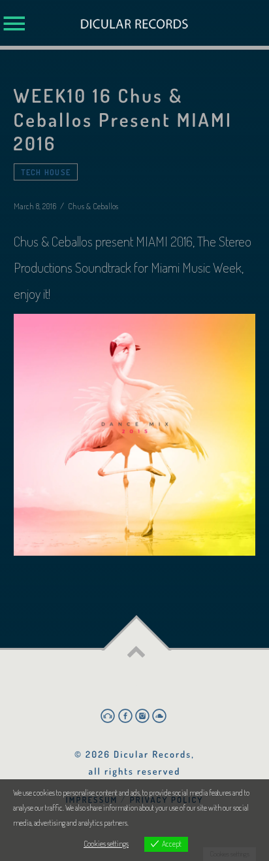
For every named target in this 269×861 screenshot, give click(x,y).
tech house (46, 172)
